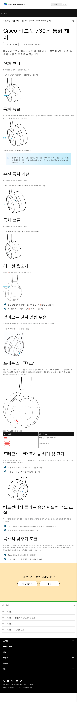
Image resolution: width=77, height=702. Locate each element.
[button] (11, 44)
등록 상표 (30, 684)
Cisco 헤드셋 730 (8, 612)
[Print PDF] (73, 21)
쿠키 (25, 684)
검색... (56, 4)
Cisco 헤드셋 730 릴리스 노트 (13, 630)
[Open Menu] (73, 4)
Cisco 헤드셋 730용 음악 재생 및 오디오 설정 (18, 618)
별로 (49, 584)
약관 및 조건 (6, 684)
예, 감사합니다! (27, 584)
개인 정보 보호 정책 (17, 684)
